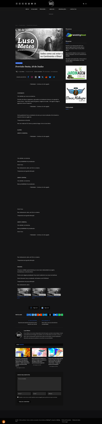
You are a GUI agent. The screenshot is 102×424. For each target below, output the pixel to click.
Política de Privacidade (66, 420)
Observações (62, 9)
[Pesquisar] (83, 3)
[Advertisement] (51, 18)
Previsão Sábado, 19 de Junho (53, 296)
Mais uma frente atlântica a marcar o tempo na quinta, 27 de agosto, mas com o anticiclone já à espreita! (39, 360)
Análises (52, 9)
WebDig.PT (48, 420)
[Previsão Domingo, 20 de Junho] (24, 292)
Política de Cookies (76, 420)
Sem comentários (38, 71)
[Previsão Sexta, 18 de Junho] (39, 43)
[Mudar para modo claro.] (86, 3)
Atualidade (34, 9)
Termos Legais (65, 421)
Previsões (42, 9)
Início (27, 9)
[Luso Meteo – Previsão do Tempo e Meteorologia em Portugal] (51, 3)
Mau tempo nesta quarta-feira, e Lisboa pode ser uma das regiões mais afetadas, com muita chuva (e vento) (76, 60)
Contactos (73, 9)
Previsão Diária (19, 63)
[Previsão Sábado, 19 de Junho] (54, 292)
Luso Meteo (22, 71)
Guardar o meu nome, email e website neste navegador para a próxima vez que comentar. (38, 397)
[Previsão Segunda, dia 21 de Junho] (39, 292)
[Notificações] (3, 421)
